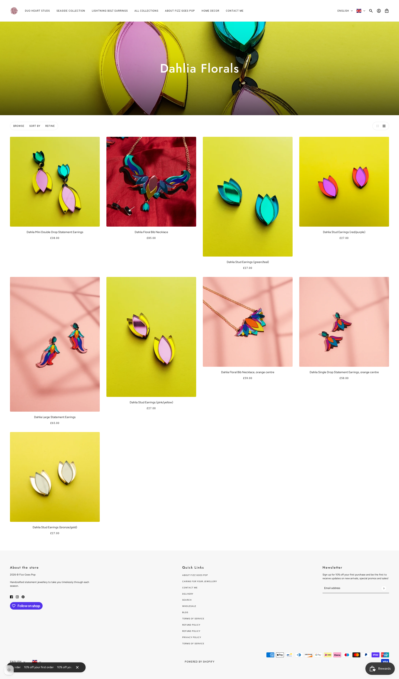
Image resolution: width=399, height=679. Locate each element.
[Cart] (386, 11)
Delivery (187, 594)
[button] (376, 126)
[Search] (371, 11)
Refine (50, 126)
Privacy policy (191, 637)
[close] (77, 667)
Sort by (34, 126)
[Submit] (384, 588)
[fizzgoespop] (14, 11)
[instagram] (17, 596)
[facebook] (11, 596)
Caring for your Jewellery (199, 581)
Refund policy (191, 625)
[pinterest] (23, 596)
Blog (185, 612)
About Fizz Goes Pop (195, 575)
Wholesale (189, 606)
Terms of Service (193, 618)
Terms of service (193, 643)
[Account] (379, 11)
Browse (18, 126)
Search (187, 600)
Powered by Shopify (199, 661)
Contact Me (190, 587)
